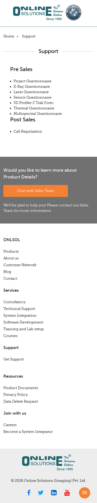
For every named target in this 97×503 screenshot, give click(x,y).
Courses (10, 336)
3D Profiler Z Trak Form (33, 103)
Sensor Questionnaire (32, 97)
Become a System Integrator (28, 432)
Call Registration (28, 131)
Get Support (13, 359)
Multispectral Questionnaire (38, 114)
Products (11, 251)
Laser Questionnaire (31, 92)
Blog (7, 272)
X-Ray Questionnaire (32, 87)
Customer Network (19, 265)
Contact (10, 279)
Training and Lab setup (23, 329)
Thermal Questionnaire (34, 108)
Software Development (23, 322)
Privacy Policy (15, 395)
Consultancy (14, 302)
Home (8, 36)
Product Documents (20, 388)
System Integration (20, 316)
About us (11, 258)
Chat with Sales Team (35, 191)
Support (28, 36)
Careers (10, 425)
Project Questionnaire (32, 81)
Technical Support (19, 309)
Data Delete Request (20, 401)
